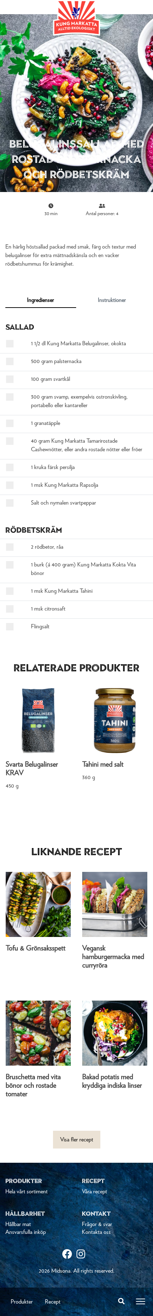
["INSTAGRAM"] (83, 1255)
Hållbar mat (18, 1224)
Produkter (22, 1302)
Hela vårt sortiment (26, 1191)
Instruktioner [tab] (112, 300)
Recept (52, 1302)
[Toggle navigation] (140, 1301)
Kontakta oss (96, 1232)
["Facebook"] (69, 1255)
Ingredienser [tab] (40, 300)
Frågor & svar (97, 1224)
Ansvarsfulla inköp (25, 1232)
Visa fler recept (76, 1139)
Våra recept (94, 1191)
